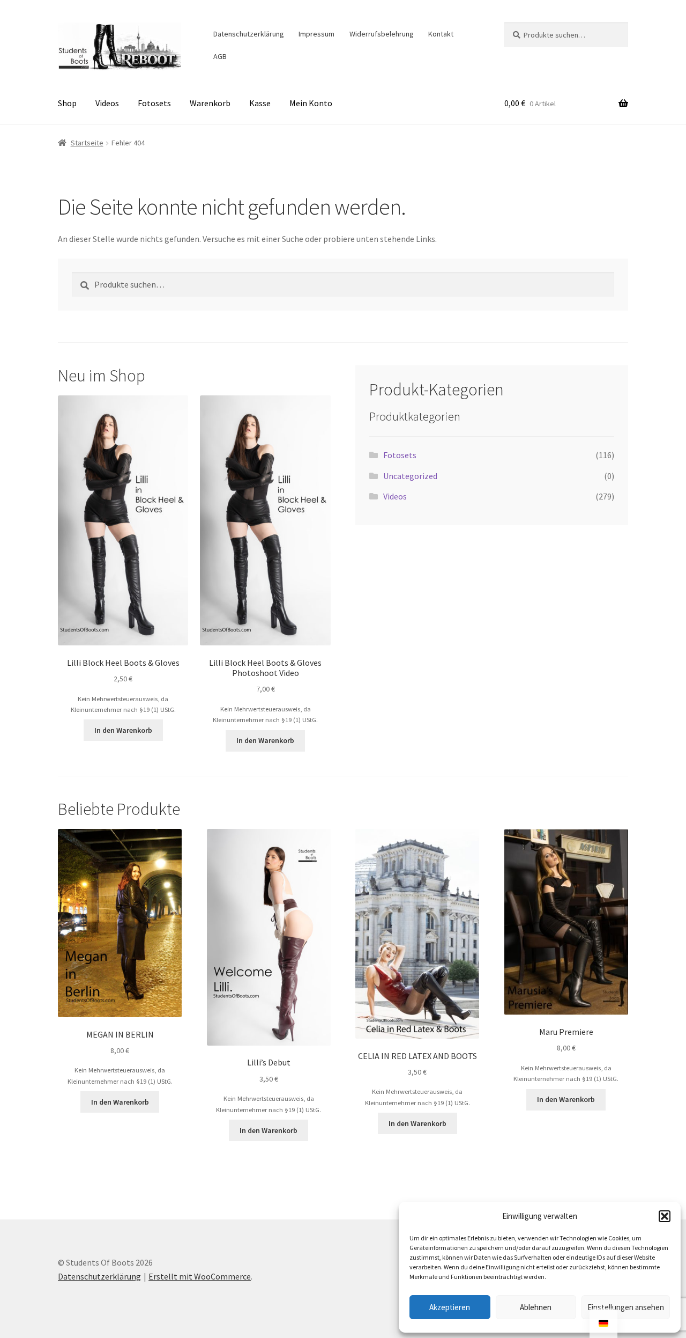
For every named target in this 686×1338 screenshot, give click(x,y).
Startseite (87, 143)
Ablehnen (535, 1307)
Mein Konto (310, 103)
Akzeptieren (449, 1307)
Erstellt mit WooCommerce (199, 1276)
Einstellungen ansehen (625, 1307)
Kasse (260, 103)
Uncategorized (410, 475)
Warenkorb (210, 103)
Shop (67, 103)
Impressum (316, 34)
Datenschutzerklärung (248, 34)
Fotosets (154, 103)
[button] (664, 1216)
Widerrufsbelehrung (381, 34)
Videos (107, 103)
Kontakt (440, 34)
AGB (220, 56)
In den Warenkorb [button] (123, 730)
